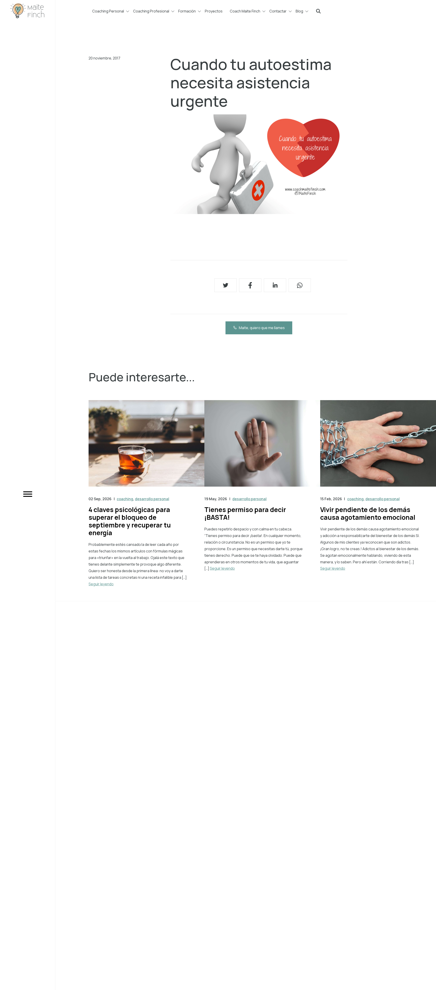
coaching (125, 498)
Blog (299, 11)
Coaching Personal (108, 11)
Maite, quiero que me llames (262, 327)
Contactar (278, 11)
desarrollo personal (152, 498)
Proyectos (214, 11)
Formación (187, 11)
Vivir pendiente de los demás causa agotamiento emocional (367, 513)
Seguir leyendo (101, 583)
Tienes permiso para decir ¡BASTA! (245, 513)
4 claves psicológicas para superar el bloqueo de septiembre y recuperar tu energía (130, 521)
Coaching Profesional (151, 11)
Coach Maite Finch (245, 11)
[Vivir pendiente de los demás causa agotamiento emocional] (378, 447)
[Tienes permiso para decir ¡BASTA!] (262, 447)
